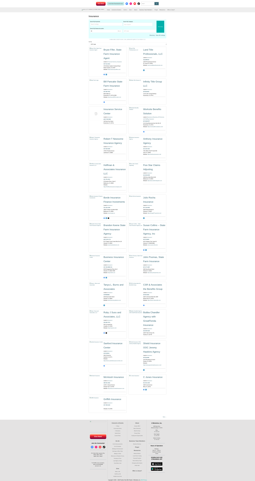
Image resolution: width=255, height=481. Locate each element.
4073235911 (106, 353)
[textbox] (130, 24)
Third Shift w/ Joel (117, 463)
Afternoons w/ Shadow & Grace (117, 456)
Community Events (118, 428)
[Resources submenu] (165, 9)
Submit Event (117, 433)
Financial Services (112, 61)
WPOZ (95, 454)
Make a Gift (117, 471)
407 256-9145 (107, 405)
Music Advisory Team (137, 460)
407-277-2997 (146, 267)
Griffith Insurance (112, 399)
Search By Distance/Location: (97, 28)
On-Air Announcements (117, 444)
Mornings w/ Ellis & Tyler (117, 451)
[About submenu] (137, 9)
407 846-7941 (107, 91)
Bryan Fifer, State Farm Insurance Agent (112, 53)
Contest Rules (118, 435)
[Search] (156, 3)
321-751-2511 (107, 179)
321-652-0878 (146, 175)
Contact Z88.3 (137, 426)
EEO (142, 480)
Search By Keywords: (95, 21)
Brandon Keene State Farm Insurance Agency (114, 229)
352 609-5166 (146, 330)
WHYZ (101, 454)
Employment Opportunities (137, 435)
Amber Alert (137, 465)
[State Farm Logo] (96, 80)
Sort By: (90, 41)
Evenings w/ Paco (117, 458)
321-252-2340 (107, 207)
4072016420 (146, 91)
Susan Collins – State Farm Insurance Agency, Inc (154, 229)
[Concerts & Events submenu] (121, 9)
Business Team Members (137, 441)
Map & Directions (137, 428)
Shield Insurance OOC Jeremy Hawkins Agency (151, 347)
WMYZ (98, 454)
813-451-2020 (146, 382)
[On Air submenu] (127, 9)
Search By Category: (128, 21)
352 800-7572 (107, 322)
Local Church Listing (137, 455)
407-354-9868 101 (108, 267)
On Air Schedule (117, 446)
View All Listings (160, 35)
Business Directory (137, 444)
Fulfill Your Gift (118, 473)
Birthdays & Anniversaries (117, 448)
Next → (164, 417)
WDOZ (95, 456)
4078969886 (107, 294)
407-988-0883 (156, 439)
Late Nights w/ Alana (117, 460)
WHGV (101, 456)
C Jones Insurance (152, 377)
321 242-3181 (146, 148)
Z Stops (117, 426)
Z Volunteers (117, 430)
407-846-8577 (146, 121)
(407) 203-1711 (107, 239)
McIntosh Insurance (114, 377)
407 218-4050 (146, 207)
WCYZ (98, 456)
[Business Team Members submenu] (152, 9)
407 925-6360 (107, 148)
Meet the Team (137, 430)
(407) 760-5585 (107, 119)
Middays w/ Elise (117, 453)
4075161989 (146, 357)
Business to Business (152, 117)
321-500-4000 (156, 435)
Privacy (145, 480)
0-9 (111, 39)
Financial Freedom (137, 458)
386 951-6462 (107, 382)
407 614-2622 (107, 63)
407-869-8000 (100, 464)
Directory (152, 35)
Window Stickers (137, 453)
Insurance (119, 61)
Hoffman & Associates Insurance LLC (115, 169)
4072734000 (146, 239)
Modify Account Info (117, 476)
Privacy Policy (137, 433)
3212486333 (146, 59)
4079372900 (146, 294)
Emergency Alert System (137, 463)
